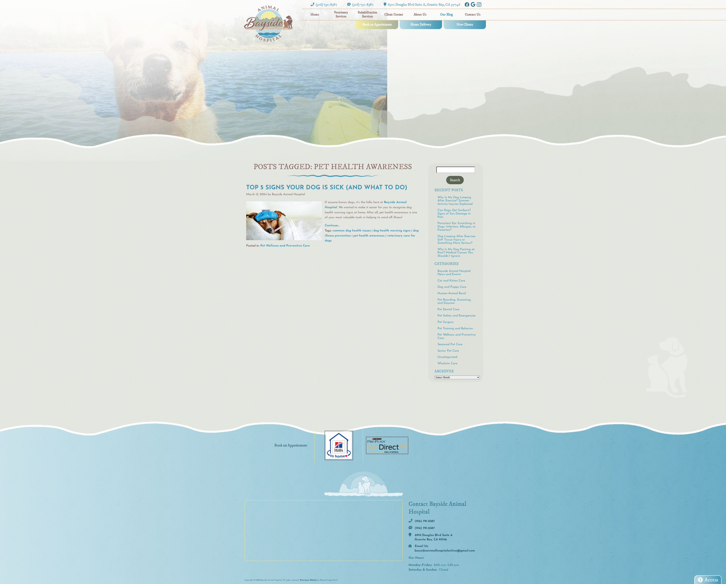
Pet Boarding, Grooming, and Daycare (454, 301)
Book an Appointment (377, 24)
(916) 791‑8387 (326, 4)
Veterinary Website (308, 580)
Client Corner (393, 14)
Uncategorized (447, 357)
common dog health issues (352, 230)
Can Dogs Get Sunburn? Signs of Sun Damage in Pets (454, 213)
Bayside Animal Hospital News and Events (454, 273)
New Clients (465, 24)
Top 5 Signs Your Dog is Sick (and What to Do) (326, 188)
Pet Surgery (445, 322)
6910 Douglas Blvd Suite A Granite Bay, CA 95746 (433, 537)
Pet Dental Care (448, 309)
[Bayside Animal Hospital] (268, 23)
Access (711, 579)
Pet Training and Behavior (455, 328)
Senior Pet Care (448, 350)
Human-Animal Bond (451, 293)
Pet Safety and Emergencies (456, 315)
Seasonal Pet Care (449, 344)
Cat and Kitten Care (451, 280)
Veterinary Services (341, 14)
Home (314, 14)
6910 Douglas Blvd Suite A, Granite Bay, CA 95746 (423, 4)
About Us (420, 14)
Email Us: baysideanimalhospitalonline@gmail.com (444, 548)
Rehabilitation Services (367, 14)
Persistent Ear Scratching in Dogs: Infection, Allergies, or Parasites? (456, 226)
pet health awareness (369, 235)
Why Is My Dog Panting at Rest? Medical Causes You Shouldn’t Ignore (456, 253)
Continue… (332, 225)
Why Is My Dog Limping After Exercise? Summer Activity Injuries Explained (454, 201)
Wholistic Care (447, 363)
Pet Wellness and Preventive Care (285, 245)
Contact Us (472, 14)
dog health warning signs (391, 230)
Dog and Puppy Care (451, 287)
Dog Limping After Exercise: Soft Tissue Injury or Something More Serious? (456, 239)
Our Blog (446, 14)
